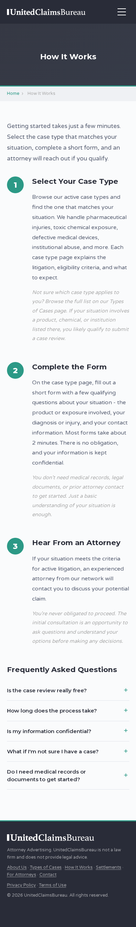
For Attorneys (21, 874)
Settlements (108, 867)
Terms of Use (52, 885)
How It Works (79, 867)
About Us (17, 867)
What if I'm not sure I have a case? (53, 751)
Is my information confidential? (49, 731)
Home (13, 93)
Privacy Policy (21, 885)
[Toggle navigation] (121, 12)
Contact (47, 874)
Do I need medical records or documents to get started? (46, 775)
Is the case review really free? (47, 690)
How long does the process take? (52, 710)
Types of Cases (46, 867)
